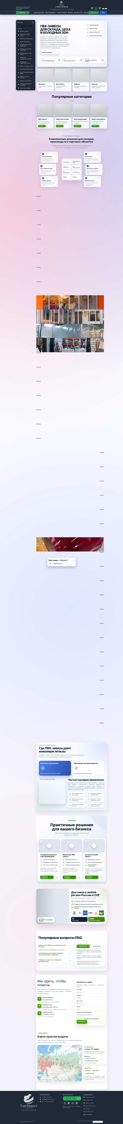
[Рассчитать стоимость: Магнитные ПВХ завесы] (79, 877)
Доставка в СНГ (78, 12)
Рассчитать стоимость (45, 877)
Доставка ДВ (87, 12)
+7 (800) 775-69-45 (61, 7)
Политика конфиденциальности (84, 1121)
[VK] (76, 1103)
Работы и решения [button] (50, 12)
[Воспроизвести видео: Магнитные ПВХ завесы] (72, 846)
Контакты (70, 12)
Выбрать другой (58, 563)
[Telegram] (68, 1103)
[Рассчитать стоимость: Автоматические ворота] (101, 877)
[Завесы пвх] (61, 3)
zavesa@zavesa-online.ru (50, 1007)
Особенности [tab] (96, 946)
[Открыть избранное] (103, 8)
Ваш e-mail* (80, 1001)
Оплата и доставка (39, 12)
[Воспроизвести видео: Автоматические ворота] (94, 846)
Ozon (103, 12)
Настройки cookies (98, 1121)
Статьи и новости (62, 12)
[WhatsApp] (64, 1103)
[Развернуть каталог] (33, 22)
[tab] (55, 768)
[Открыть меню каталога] (28, 12)
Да (50, 563)
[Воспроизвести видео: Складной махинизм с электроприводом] (49, 846)
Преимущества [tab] (83, 946)
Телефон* (79, 995)
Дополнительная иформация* (84, 1012)
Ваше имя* (79, 989)
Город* (78, 1006)
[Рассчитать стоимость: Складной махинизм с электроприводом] (56, 877)
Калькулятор (95, 12)
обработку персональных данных (91, 1018)
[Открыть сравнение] (106, 8)
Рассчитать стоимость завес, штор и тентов (71, 1098)
